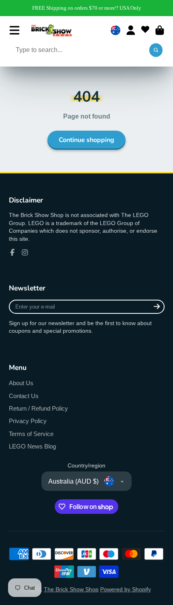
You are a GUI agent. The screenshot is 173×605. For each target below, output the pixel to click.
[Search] (156, 50)
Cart (160, 30)
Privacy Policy (28, 420)
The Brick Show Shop (71, 589)
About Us (21, 383)
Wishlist (145, 30)
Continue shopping (86, 140)
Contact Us (24, 395)
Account (131, 30)
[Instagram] (25, 252)
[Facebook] (12, 252)
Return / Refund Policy (38, 408)
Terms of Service (31, 433)
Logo (51, 30)
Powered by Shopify (125, 589)
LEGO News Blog (32, 446)
